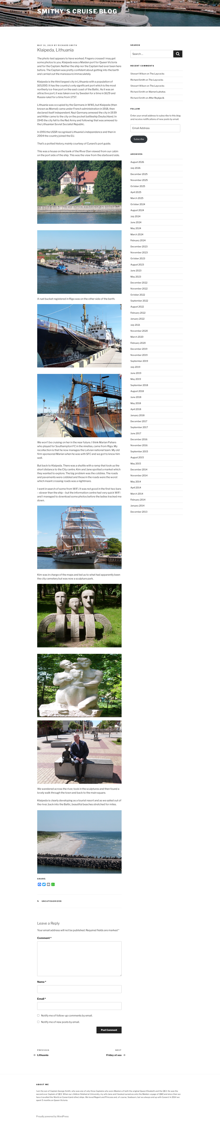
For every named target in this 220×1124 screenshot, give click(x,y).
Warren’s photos (157, 91)
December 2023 (139, 246)
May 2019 (135, 379)
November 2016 (139, 445)
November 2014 (139, 475)
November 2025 (139, 180)
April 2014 (135, 487)
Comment (44, 938)
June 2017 (135, 433)
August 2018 (137, 391)
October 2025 (137, 186)
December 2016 (138, 439)
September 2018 (139, 385)
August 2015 (137, 457)
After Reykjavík (156, 97)
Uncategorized (52, 901)
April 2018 (135, 409)
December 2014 (138, 469)
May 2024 (135, 228)
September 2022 (139, 300)
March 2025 (136, 198)
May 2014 (135, 481)
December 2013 (138, 511)
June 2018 (135, 397)
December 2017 (138, 421)
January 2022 (137, 318)
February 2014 (137, 499)
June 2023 (135, 270)
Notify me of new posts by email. (60, 1022)
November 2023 (139, 252)
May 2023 (135, 276)
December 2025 (139, 174)
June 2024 (135, 222)
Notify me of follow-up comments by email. (66, 1015)
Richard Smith (67, 45)
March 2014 (136, 493)
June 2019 (135, 373)
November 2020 (139, 330)
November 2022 (139, 288)
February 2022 (137, 312)
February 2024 (138, 240)
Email (41, 998)
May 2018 (135, 403)
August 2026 (137, 162)
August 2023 (137, 264)
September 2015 (139, 451)
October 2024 (137, 204)
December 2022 (138, 282)
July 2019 (135, 367)
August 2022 (137, 306)
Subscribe (139, 139)
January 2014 (137, 505)
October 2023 (137, 258)
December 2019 (138, 348)
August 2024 (137, 210)
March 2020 (136, 336)
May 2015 (135, 463)
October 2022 (137, 294)
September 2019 (139, 361)
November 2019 (139, 355)
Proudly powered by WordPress (52, 1116)
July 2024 (135, 216)
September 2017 (139, 427)
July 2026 (135, 168)
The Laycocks (157, 73)
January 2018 (137, 415)
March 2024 (136, 234)
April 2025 (135, 192)
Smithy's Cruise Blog (77, 11)
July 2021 (135, 324)
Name (41, 981)
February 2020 (138, 343)
